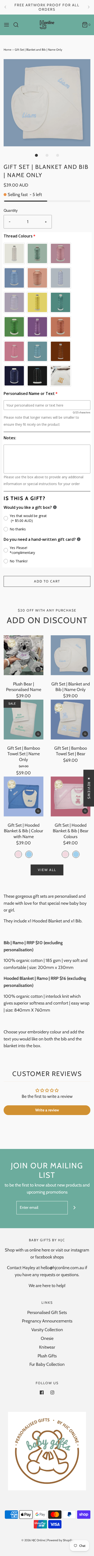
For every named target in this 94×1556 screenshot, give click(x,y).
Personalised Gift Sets (47, 1312)
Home (7, 49)
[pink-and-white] (18, 854)
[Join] (74, 1207)
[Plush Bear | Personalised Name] (23, 655)
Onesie (47, 1338)
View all (47, 870)
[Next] (88, 7)
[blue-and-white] (29, 854)
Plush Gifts (47, 1356)
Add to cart (47, 581)
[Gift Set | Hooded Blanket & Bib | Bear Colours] (70, 797)
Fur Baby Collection (47, 1364)
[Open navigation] (6, 24)
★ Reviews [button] (89, 788)
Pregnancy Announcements (47, 1321)
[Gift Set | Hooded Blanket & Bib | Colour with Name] (23, 797)
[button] (47, 102)
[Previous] (5, 7)
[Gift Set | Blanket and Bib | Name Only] (70, 655)
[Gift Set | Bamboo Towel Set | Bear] (70, 719)
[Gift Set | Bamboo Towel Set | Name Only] (23, 719)
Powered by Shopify (60, 1540)
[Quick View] (38, 669)
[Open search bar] (17, 24)
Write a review (47, 1110)
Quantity (11, 210)
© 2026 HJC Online (33, 1540)
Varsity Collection (47, 1329)
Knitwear (47, 1347)
